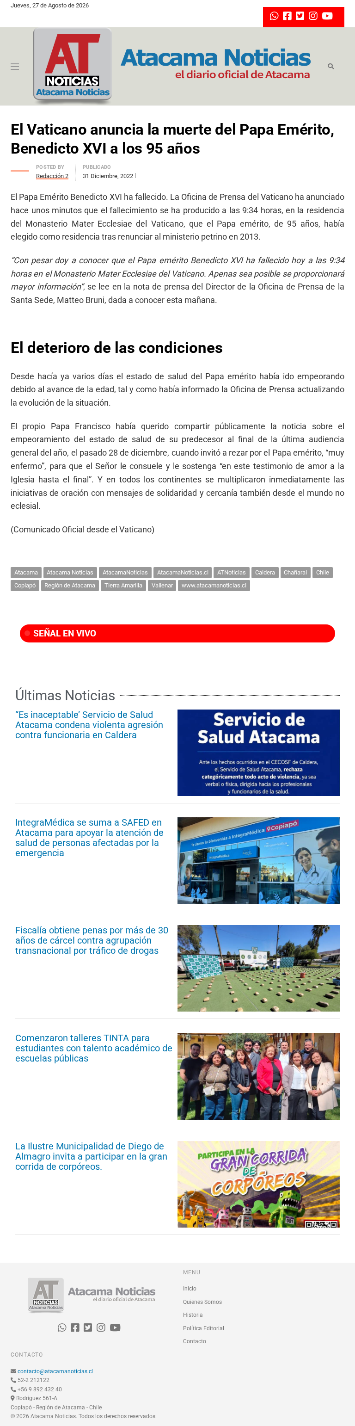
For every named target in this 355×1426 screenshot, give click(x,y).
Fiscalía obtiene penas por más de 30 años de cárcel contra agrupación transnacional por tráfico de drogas (91, 940)
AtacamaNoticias (125, 572)
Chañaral (295, 572)
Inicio (189, 1288)
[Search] (331, 66)
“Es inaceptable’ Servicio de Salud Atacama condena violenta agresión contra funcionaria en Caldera (89, 725)
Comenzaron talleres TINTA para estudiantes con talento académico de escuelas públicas (93, 1048)
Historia (193, 1315)
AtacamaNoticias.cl (182, 572)
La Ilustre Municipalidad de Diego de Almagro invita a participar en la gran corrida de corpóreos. (91, 1156)
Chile (322, 572)
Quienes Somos (202, 1302)
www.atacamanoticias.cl (214, 585)
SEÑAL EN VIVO (63, 633)
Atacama (26, 572)
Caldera (265, 572)
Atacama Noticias (70, 572)
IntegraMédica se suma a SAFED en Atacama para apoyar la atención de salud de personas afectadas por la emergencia (89, 837)
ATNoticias (231, 572)
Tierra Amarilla (123, 585)
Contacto (194, 1341)
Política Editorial (203, 1328)
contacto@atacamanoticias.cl (55, 1371)
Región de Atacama (69, 585)
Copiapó (25, 585)
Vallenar (162, 585)
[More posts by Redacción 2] (20, 168)
